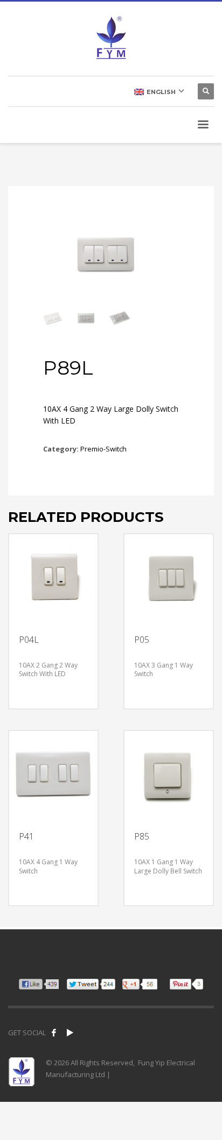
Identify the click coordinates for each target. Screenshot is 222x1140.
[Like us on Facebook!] (54, 1032)
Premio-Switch (103, 449)
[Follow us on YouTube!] (70, 1032)
